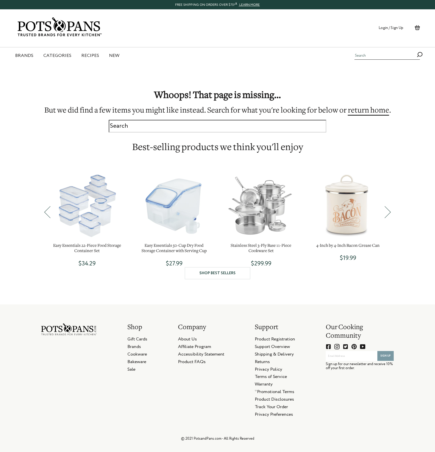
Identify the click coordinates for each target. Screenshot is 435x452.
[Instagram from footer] (337, 346)
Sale (131, 370)
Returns (262, 362)
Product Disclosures (274, 400)
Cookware (137, 355)
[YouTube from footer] (362, 346)
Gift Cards (137, 340)
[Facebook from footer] (328, 346)
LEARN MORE (249, 5)
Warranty (264, 385)
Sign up (385, 356)
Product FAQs (192, 362)
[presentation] (217, 4)
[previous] (47, 212)
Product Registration (275, 340)
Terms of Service (271, 377)
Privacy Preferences (274, 415)
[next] (387, 212)
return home (368, 111)
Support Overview (272, 347)
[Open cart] (417, 27)
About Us (187, 340)
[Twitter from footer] (345, 346)
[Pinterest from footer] (354, 346)
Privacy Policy (268, 370)
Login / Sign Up (391, 28)
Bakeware (136, 362)
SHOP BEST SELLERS (217, 273)
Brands (134, 347)
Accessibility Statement (201, 355)
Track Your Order (271, 407)
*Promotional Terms (274, 392)
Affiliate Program (194, 347)
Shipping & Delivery (274, 355)
